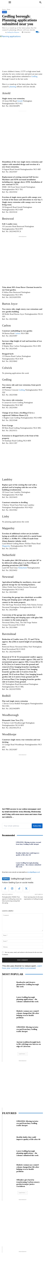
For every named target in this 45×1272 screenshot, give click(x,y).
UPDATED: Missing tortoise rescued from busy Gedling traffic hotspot (27, 1029)
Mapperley (6, 546)
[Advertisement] (22, 135)
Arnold (19, 101)
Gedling (34, 76)
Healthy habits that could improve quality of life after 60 (27, 854)
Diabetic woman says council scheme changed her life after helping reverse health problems (27, 1014)
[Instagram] (12, 889)
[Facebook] (5, 889)
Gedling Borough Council (21, 879)
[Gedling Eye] (22, 3)
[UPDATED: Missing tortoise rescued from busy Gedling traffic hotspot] (8, 843)
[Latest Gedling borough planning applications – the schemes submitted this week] (8, 864)
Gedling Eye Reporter (13, 32)
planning (12, 87)
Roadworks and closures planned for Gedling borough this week (27, 984)
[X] (26, 889)
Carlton (17, 333)
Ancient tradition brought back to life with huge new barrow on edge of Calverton (28, 1044)
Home (4, 9)
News (8, 9)
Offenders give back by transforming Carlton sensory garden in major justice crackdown (28, 1183)
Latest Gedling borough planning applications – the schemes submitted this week (28, 865)
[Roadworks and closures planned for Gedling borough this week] (8, 984)
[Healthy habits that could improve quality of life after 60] (8, 854)
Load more (22, 1054)
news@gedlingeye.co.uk (34, 872)
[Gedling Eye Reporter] (3, 32)
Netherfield (22, 568)
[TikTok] (19, 889)
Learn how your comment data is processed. (22, 967)
